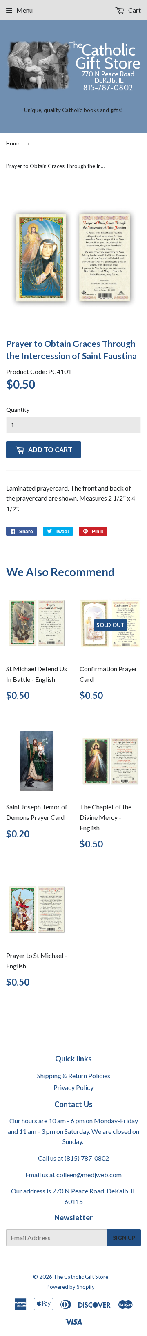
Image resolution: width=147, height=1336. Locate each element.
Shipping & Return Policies (73, 1075)
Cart (134, 10)
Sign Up (124, 1237)
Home (13, 143)
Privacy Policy (73, 1087)
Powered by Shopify (71, 1287)
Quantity (17, 409)
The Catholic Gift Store (80, 1276)
